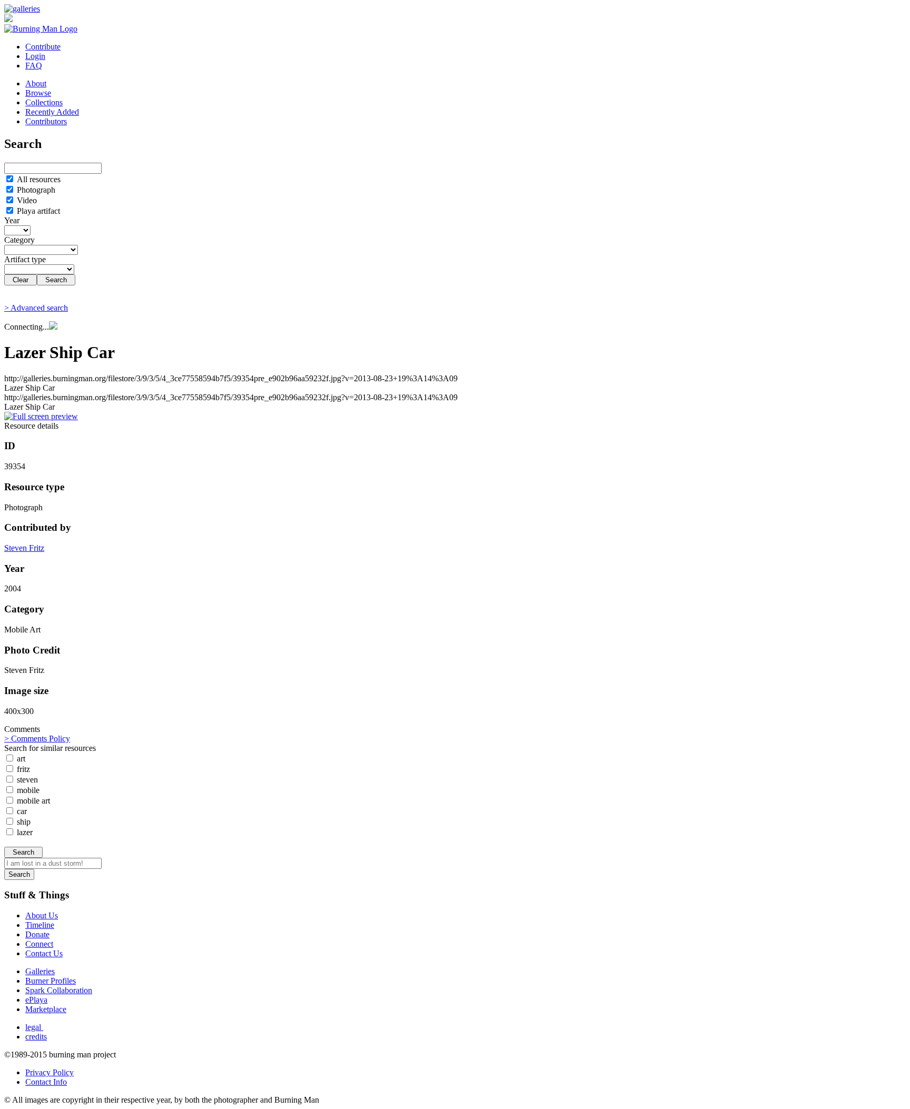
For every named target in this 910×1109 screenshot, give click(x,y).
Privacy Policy (49, 1072)
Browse (38, 92)
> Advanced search (36, 307)
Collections (44, 102)
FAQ (33, 65)
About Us (41, 915)
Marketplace (45, 1009)
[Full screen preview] (41, 416)
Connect (39, 943)
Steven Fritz (24, 547)
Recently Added (52, 111)
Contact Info (46, 1081)
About (35, 83)
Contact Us (44, 953)
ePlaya (36, 999)
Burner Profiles (50, 980)
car (21, 811)
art (20, 758)
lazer (24, 832)
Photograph (35, 189)
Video (26, 200)
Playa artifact (37, 210)
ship (23, 821)
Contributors (46, 121)
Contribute (43, 46)
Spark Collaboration (58, 990)
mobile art (32, 800)
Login (35, 56)
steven (26, 779)
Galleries (40, 971)
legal (34, 1027)
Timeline (39, 924)
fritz (22, 769)
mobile (27, 790)
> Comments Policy (37, 738)
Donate (37, 934)
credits (36, 1036)
